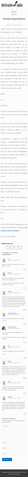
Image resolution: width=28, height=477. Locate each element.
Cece (9, 345)
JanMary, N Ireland (12, 327)
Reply (24, 269)
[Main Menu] (25, 4)
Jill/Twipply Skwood (12, 313)
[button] (8, 247)
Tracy (9, 381)
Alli (8, 258)
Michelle (10, 291)
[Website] (14, 454)
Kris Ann (9, 272)
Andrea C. (10, 361)
